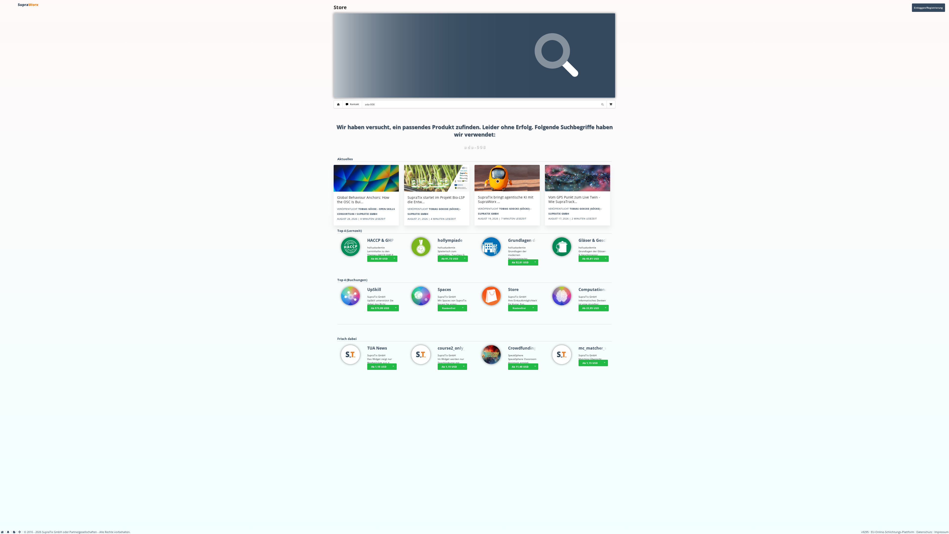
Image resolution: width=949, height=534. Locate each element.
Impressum (941, 532)
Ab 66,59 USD (379, 258)
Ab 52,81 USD (520, 262)
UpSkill (374, 289)
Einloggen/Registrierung (928, 7)
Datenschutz (924, 532)
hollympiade (450, 240)
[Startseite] (2, 532)
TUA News (377, 348)
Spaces (444, 289)
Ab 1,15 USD (378, 366)
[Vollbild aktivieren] (20, 532)
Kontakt (353, 104)
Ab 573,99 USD (380, 308)
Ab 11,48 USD (520, 366)
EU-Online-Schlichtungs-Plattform (892, 532)
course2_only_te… (455, 348)
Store (513, 289)
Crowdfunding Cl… (526, 348)
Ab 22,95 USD (590, 308)
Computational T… (597, 289)
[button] (394, 259)
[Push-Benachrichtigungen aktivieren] (8, 532)
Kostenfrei (448, 308)
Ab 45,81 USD (590, 258)
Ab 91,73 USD (449, 258)
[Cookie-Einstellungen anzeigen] (14, 532)
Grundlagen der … (525, 240)
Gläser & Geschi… (596, 240)
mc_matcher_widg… (598, 348)
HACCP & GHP (380, 240)
